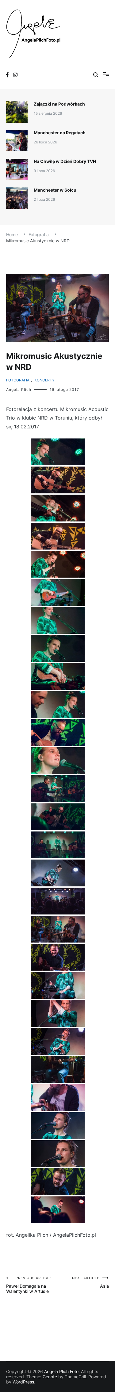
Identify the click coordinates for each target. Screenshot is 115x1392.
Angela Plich (18, 389)
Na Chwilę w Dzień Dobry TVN (65, 161)
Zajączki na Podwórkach (59, 103)
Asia (90, 1282)
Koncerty (44, 380)
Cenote (50, 1376)
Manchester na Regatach (60, 132)
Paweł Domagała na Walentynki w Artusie (29, 1285)
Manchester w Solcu (55, 190)
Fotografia (17, 380)
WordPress (23, 1381)
